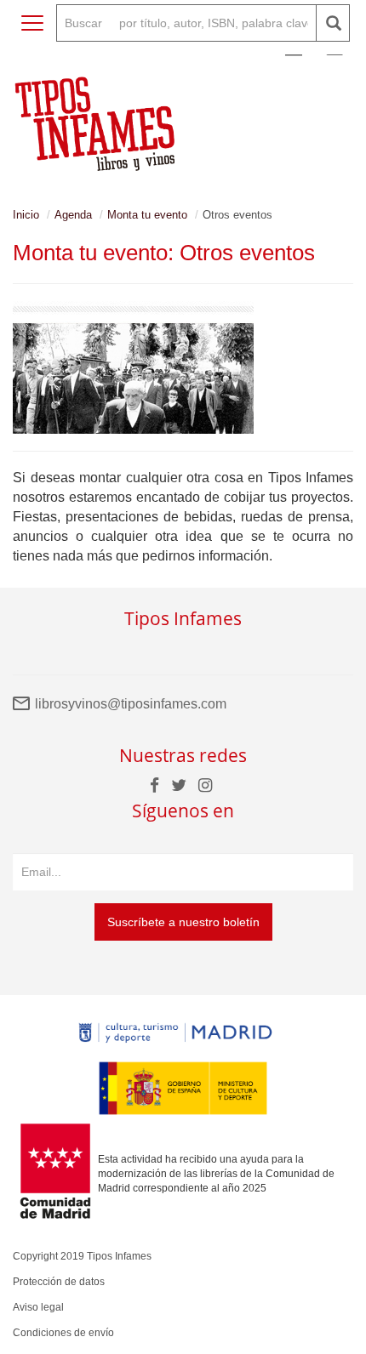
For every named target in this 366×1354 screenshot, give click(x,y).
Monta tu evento (147, 214)
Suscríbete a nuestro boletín (183, 922)
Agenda (73, 214)
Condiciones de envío (63, 1333)
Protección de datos (59, 1282)
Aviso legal (38, 1307)
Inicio (26, 214)
